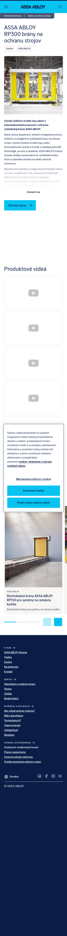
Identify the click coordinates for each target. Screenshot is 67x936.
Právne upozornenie (15, 752)
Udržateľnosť (11, 730)
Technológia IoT (12, 720)
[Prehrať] (33, 293)
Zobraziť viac (33, 192)
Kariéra (8, 662)
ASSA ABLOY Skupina (15, 652)
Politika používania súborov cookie (22, 761)
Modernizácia (11, 698)
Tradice (8, 657)
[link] (15, 16)
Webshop (9, 735)
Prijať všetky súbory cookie (33, 502)
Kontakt (8, 671)
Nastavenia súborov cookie (33, 479)
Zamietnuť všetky (33, 490)
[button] (39, 15)
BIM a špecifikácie (13, 715)
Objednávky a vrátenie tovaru (19, 684)
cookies (23, 461)
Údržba (8, 693)
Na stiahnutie (11, 666)
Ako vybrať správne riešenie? (19, 710)
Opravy (8, 688)
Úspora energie (12, 725)
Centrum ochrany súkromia (18, 757)
